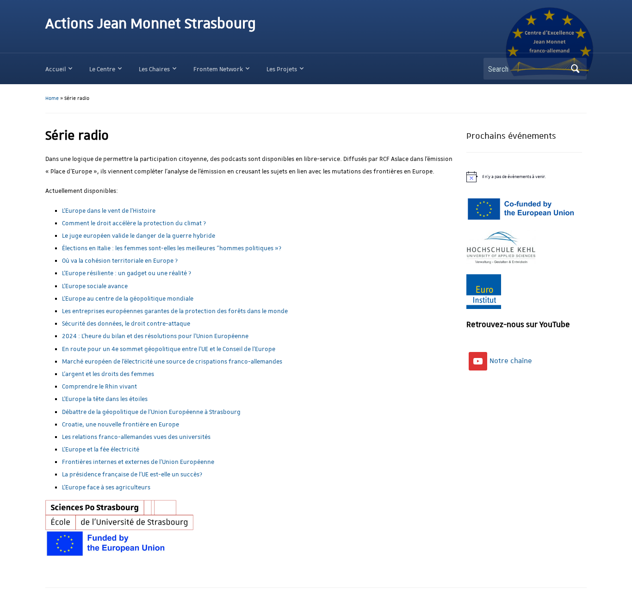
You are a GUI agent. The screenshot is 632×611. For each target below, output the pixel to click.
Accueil (55, 69)
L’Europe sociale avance (95, 286)
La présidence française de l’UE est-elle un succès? (132, 474)
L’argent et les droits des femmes (108, 374)
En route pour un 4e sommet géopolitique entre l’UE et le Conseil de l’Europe (168, 349)
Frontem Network (218, 69)
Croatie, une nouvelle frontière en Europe (120, 424)
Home (52, 98)
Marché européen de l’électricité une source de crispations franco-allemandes (172, 361)
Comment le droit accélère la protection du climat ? (134, 223)
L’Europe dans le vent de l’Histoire (108, 211)
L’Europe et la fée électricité (100, 449)
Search (575, 68)
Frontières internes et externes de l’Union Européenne (138, 462)
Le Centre (102, 69)
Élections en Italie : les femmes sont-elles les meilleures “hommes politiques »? (171, 248)
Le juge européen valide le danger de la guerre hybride (138, 236)
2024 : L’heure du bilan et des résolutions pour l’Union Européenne (155, 336)
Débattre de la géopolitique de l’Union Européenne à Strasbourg (151, 412)
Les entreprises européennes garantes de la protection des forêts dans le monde (175, 311)
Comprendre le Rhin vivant (99, 386)
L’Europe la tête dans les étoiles (105, 399)
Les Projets (281, 69)
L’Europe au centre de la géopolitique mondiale (127, 298)
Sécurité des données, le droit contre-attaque (126, 323)
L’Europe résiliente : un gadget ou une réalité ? (126, 273)
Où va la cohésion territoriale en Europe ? (120, 261)
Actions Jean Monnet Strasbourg (150, 24)
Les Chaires (154, 69)
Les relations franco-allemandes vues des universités (136, 437)
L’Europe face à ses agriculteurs (106, 487)
